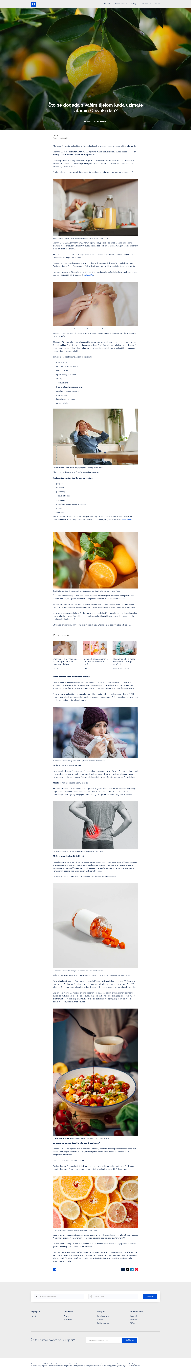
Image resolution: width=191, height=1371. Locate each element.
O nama (100, 1320)
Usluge (134, 4)
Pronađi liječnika (121, 4)
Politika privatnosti (103, 1323)
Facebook (133, 1316)
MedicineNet (127, 520)
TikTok (132, 1323)
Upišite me (130, 1340)
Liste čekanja (146, 4)
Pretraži (150, 1297)
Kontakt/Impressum (104, 1316)
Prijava (157, 4)
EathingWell (88, 275)
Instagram (133, 1320)
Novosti (107, 4)
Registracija (68, 1320)
